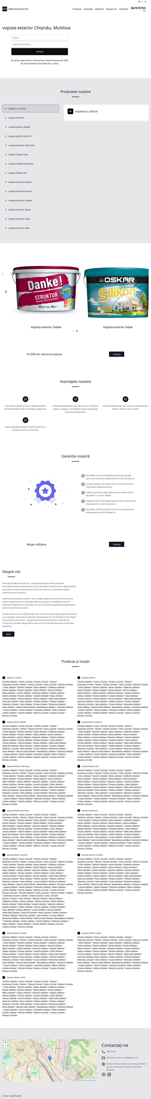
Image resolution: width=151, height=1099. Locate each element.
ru (145, 1)
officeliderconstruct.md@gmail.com (122, 1057)
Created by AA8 (15, 1096)
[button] (49, 1058)
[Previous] (6, 291)
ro (139, 1)
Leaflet (81, 1080)
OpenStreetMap (91, 1080)
